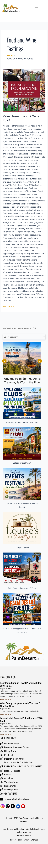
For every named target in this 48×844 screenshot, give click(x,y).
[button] (36, 9)
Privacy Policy (16, 840)
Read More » (8, 306)
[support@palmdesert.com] (1, 799)
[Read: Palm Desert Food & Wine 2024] (24, 90)
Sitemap (34, 840)
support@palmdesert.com (17, 799)
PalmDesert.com (24, 835)
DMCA (26, 840)
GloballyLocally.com (36, 829)
